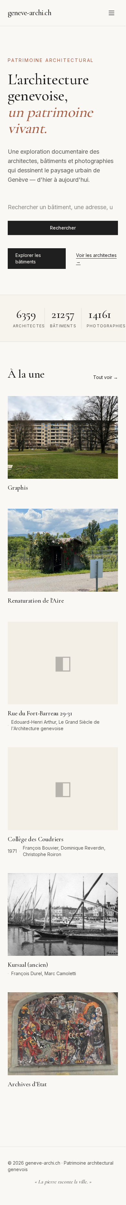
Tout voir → (105, 377)
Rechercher (63, 227)
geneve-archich (29, 12)
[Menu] (111, 12)
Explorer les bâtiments (28, 258)
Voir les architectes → (96, 258)
